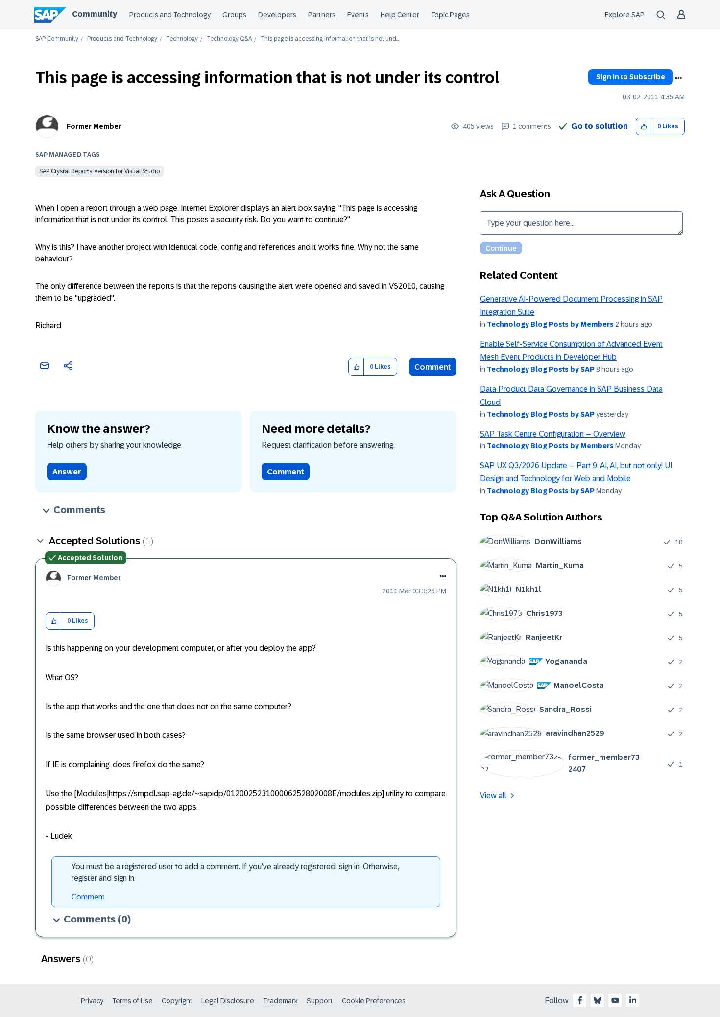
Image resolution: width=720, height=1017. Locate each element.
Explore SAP (625, 15)
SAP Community (56, 39)
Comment (432, 367)
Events (358, 15)
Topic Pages (450, 15)
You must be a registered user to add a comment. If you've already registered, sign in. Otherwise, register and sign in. (235, 872)
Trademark (280, 1001)
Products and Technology (170, 15)
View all (493, 795)
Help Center (400, 15)
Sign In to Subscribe (630, 77)
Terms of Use (132, 1001)
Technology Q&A (229, 39)
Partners (322, 15)
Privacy (92, 1001)
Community (94, 14)
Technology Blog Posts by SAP (541, 369)
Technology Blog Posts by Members (550, 324)
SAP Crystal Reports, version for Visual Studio (99, 171)
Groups (234, 15)
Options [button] (678, 78)
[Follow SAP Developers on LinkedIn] (633, 1000)
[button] (643, 126)
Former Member (94, 126)
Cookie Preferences (374, 1001)
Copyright (177, 1001)
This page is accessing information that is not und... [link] (330, 39)
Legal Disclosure (227, 1001)
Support (320, 1001)
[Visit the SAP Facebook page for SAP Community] (580, 1000)
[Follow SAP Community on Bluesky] (597, 1000)
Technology (182, 39)
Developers (277, 15)
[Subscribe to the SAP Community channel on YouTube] (615, 1000)
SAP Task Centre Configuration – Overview (552, 434)
